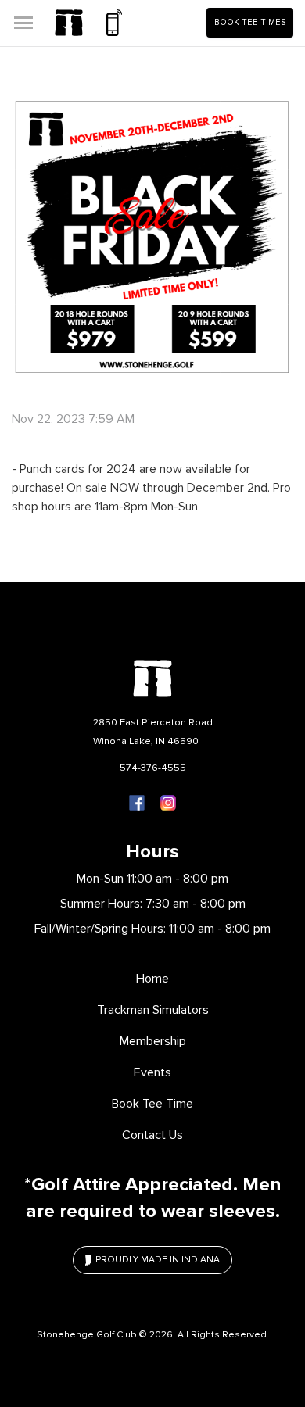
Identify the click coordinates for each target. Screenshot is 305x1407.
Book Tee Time (152, 1104)
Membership (153, 1041)
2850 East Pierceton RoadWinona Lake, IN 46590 (153, 731)
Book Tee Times (249, 22)
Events (152, 1072)
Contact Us (152, 1135)
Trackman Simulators (153, 1010)
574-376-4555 (153, 767)
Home (152, 978)
